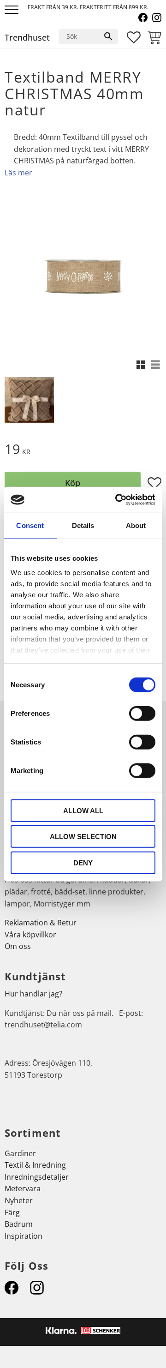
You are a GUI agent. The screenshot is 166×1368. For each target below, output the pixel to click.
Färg (12, 1212)
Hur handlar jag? (33, 994)
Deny (83, 862)
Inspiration (23, 1236)
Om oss (18, 946)
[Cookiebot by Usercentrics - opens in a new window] (117, 500)
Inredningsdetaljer (37, 1177)
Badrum (19, 1224)
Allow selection (83, 836)
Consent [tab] (30, 525)
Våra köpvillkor (30, 935)
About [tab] (136, 525)
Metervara (23, 1188)
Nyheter (19, 1200)
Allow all (83, 810)
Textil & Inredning (35, 1165)
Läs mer (18, 173)
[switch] (142, 713)
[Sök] (108, 36)
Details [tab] (83, 525)
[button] (13, 10)
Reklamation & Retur (41, 923)
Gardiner (20, 1153)
